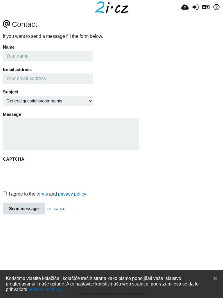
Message (12, 114)
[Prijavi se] (195, 7)
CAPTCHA (13, 159)
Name (9, 47)
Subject (10, 92)
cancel (60, 208)
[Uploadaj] (185, 7)
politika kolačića (45, 289)
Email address (17, 69)
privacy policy (72, 193)
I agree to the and (47, 193)
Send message (24, 208)
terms (42, 193)
